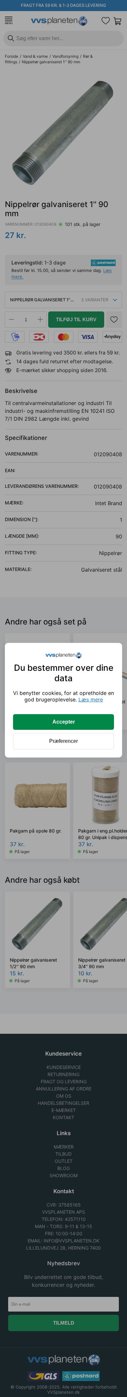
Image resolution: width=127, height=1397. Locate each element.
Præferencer (63, 741)
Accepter (63, 722)
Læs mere (90, 699)
